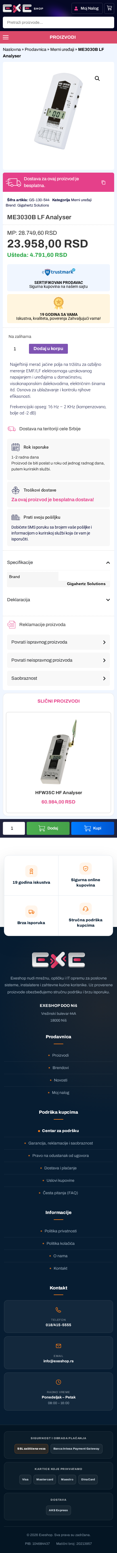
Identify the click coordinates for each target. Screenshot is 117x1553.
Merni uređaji (62, 49)
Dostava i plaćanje (60, 1168)
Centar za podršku (60, 1131)
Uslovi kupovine (60, 1180)
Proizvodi (60, 1055)
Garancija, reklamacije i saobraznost (60, 1143)
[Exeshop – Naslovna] (58, 960)
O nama (60, 1256)
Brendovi (61, 1068)
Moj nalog (60, 1093)
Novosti (60, 1080)
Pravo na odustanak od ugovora (60, 1156)
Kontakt (60, 1268)
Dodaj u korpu (48, 348)
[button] (97, 78)
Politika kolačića (61, 1243)
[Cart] (109, 7)
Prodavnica (35, 49)
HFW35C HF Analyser (58, 792)
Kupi (97, 828)
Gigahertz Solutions (33, 205)
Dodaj (52, 828)
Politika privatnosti (61, 1231)
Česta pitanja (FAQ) (60, 1193)
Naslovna (12, 49)
